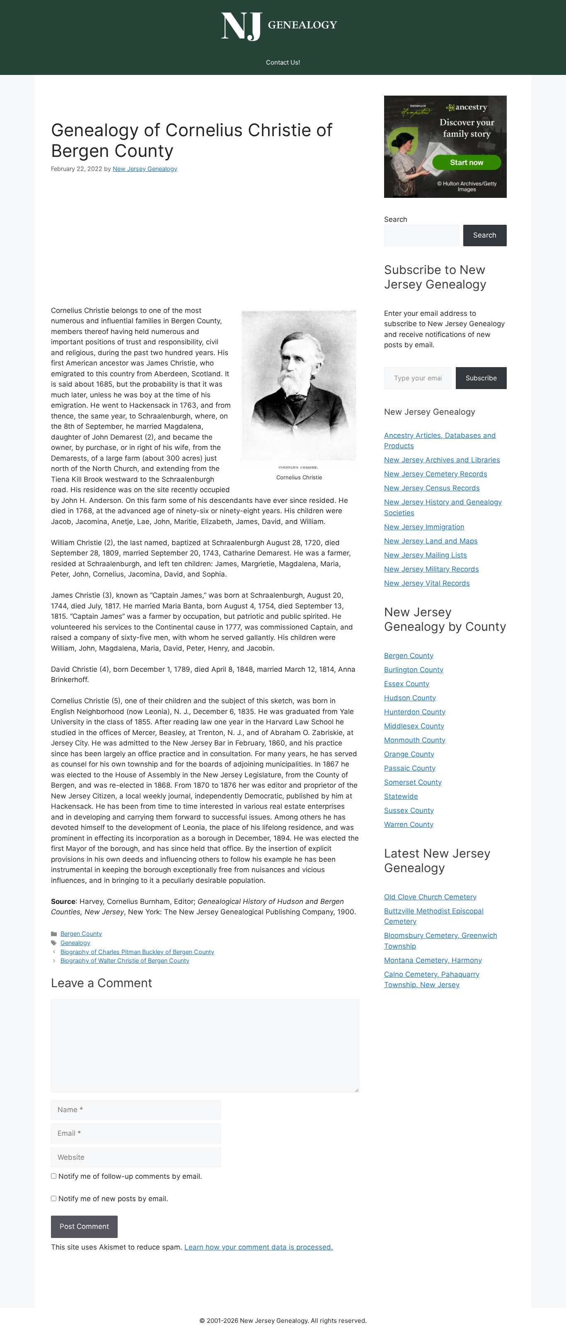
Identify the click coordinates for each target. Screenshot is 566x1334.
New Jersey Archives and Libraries (442, 460)
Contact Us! (283, 62)
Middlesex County (414, 726)
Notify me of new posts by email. (113, 1199)
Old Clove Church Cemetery (430, 897)
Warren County (408, 824)
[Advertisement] (205, 245)
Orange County (409, 754)
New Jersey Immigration (424, 527)
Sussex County (409, 810)
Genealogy (75, 942)
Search (395, 219)
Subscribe (481, 378)
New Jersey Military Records (431, 569)
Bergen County (81, 933)
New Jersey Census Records (432, 488)
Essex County (406, 684)
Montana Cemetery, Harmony (433, 960)
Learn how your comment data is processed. (258, 1247)
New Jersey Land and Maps (431, 541)
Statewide (401, 796)
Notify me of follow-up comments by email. (130, 1176)
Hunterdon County (414, 712)
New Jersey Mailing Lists (425, 555)
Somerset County (413, 782)
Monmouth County (414, 740)
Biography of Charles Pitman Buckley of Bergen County (137, 951)
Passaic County (409, 768)
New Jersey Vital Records (427, 583)
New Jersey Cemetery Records (435, 474)
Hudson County (410, 698)
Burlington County (413, 670)
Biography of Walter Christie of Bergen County (124, 960)
